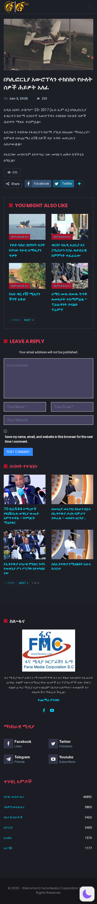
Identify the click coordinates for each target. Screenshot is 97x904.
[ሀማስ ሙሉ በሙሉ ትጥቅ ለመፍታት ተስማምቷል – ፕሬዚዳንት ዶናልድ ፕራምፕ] (69, 276)
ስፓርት (8, 827)
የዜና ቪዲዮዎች (13, 817)
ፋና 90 (8, 848)
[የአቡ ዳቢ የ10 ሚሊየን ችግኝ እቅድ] (27, 276)
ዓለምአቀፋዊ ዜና (19, 237)
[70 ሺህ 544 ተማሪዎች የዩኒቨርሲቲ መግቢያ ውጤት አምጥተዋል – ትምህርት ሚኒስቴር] (25, 489)
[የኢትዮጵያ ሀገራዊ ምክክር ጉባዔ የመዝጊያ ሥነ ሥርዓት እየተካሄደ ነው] (25, 544)
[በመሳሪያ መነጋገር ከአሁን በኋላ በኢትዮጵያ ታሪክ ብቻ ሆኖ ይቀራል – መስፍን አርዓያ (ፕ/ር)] (72, 489)
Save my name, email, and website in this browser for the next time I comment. (49, 439)
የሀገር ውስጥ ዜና (14, 797)
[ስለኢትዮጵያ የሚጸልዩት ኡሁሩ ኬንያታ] (72, 544)
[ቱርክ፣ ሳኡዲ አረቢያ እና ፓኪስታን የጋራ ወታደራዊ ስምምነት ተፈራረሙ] (69, 227)
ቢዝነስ (8, 838)
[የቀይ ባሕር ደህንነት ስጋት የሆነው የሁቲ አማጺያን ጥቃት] (27, 227)
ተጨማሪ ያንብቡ (49, 699)
